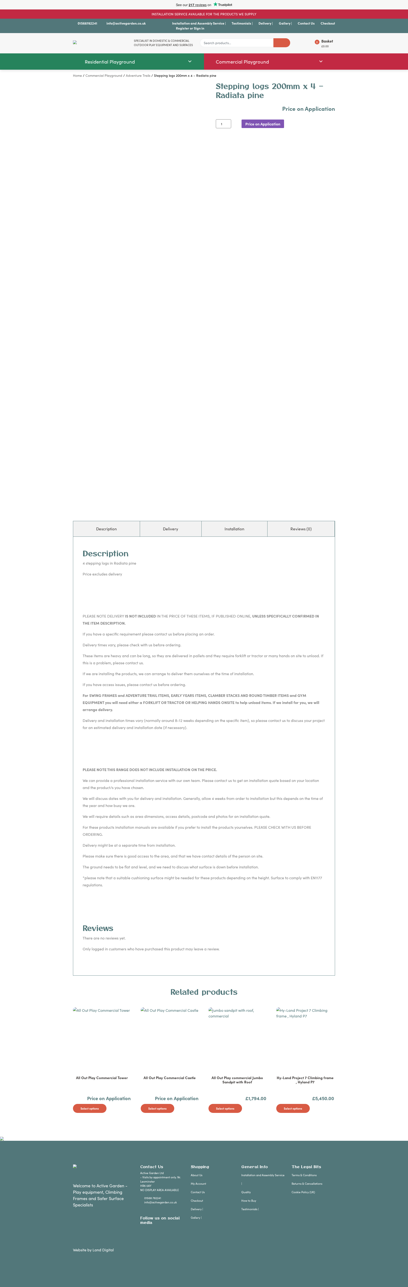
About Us (196, 1175)
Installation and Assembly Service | (199, 23)
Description (106, 529)
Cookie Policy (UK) (303, 1192)
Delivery (170, 529)
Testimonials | (242, 23)
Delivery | (266, 23)
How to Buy (248, 1200)
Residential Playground (110, 61)
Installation (234, 529)
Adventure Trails (138, 75)
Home (77, 75)
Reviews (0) (301, 529)
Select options (90, 1108)
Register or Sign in (190, 28)
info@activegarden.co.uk (126, 23)
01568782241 (87, 23)
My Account (198, 1183)
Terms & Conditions (304, 1175)
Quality (246, 1192)
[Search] (281, 42)
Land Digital (103, 1249)
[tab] (106, 529)
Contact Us (306, 23)
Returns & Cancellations (307, 1183)
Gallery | (285, 23)
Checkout (328, 23)
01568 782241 (152, 1198)
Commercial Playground (242, 61)
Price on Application (262, 123)
